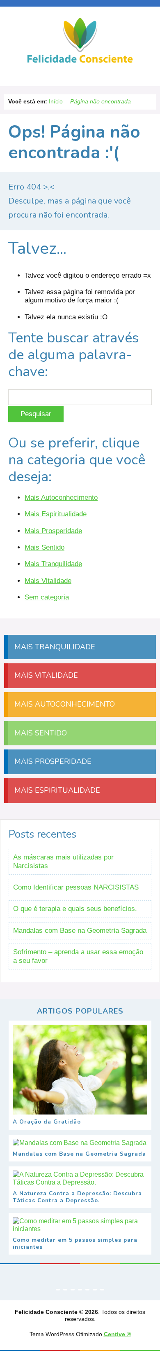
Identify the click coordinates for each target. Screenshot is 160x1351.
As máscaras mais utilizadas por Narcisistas (63, 861)
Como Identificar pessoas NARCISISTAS (76, 887)
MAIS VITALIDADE (45, 675)
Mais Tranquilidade (53, 564)
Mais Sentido (44, 547)
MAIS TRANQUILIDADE (53, 647)
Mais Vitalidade (48, 581)
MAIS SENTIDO (39, 733)
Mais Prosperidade (53, 531)
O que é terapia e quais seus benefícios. (75, 909)
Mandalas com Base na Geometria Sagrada (79, 930)
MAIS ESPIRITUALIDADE (56, 790)
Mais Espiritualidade (56, 514)
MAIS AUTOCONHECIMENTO (63, 704)
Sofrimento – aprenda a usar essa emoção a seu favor (78, 956)
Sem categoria (47, 597)
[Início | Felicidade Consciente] (80, 62)
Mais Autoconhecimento (61, 497)
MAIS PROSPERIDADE (51, 761)
